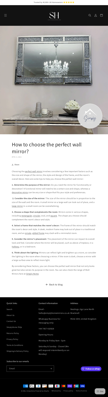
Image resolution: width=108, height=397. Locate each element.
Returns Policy (13, 333)
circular (36, 215)
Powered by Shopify (42, 391)
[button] (5, 15)
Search (9, 309)
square (53, 215)
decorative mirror (20, 192)
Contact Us (11, 321)
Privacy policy (68, 391)
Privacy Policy (12, 339)
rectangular (26, 215)
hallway (15, 246)
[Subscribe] (51, 369)
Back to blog (56, 284)
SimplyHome (31, 391)
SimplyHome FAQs (14, 327)
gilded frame (38, 233)
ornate (28, 233)
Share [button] (16, 164)
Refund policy (56, 391)
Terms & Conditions (15, 345)
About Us (10, 315)
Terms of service (81, 391)
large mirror (17, 206)
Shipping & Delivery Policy (18, 351)
